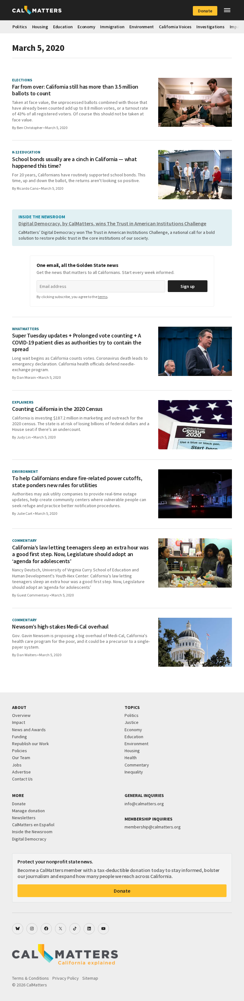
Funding (19, 736)
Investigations (210, 27)
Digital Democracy (29, 839)
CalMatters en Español (33, 824)
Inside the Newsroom (32, 831)
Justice (132, 722)
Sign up (187, 286)
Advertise (21, 772)
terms (102, 296)
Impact (18, 722)
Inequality (134, 772)
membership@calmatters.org (153, 827)
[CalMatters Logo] (37, 10)
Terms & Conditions (30, 978)
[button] (227, 10)
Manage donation (28, 811)
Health (131, 757)
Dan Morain (26, 377)
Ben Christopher (30, 127)
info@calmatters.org (144, 804)
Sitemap (90, 978)
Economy (86, 27)
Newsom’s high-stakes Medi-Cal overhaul (60, 626)
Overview (21, 715)
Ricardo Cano (27, 188)
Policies (19, 750)
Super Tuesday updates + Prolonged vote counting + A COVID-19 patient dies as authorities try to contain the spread (76, 342)
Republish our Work (30, 743)
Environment (141, 27)
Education (62, 27)
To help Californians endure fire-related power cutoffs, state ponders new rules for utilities (77, 481)
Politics (19, 27)
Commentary (137, 765)
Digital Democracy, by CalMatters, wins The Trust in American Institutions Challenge (112, 224)
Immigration (112, 27)
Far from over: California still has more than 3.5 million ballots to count (75, 90)
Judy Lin (24, 437)
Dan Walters (27, 654)
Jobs (17, 765)
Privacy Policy (65, 978)
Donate (205, 11)
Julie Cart (24, 513)
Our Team (21, 757)
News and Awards (29, 729)
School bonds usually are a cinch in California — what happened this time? (74, 162)
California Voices (175, 27)
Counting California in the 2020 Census (57, 408)
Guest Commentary (33, 595)
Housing (40, 27)
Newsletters (24, 818)
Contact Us (22, 779)
